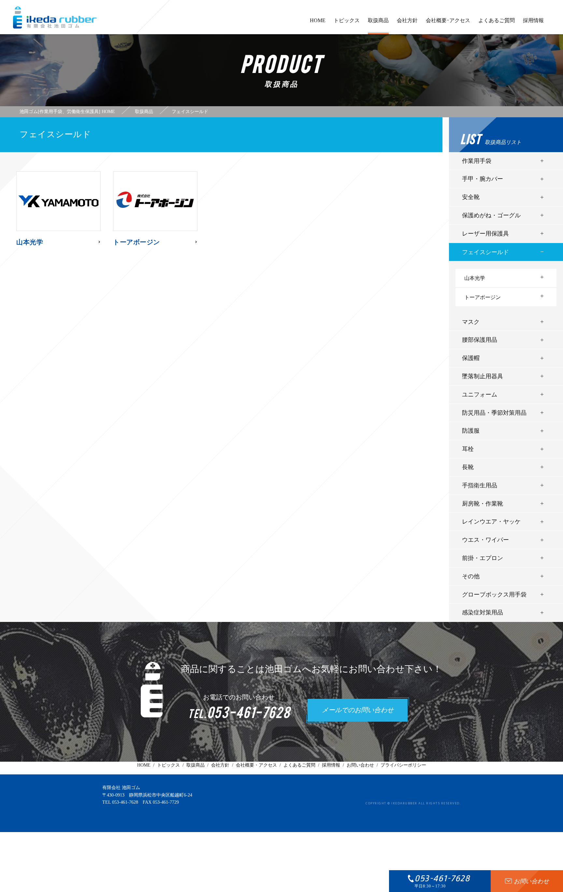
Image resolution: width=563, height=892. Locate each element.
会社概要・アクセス (256, 765)
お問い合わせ (360, 765)
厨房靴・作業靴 (482, 503)
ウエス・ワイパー (485, 540)
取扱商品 (378, 20)
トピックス (347, 20)
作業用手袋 (476, 161)
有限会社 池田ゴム (121, 787)
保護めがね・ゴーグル (491, 215)
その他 (471, 576)
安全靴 (471, 197)
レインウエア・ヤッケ (491, 521)
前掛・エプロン (482, 558)
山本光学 (474, 278)
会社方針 (407, 20)
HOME (317, 20)
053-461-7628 (125, 802)
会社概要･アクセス (448, 20)
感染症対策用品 (482, 612)
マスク (471, 322)
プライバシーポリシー (403, 765)
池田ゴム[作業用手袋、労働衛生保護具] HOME (67, 111)
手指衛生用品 (479, 485)
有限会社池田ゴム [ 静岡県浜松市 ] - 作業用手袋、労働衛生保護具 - (55, 18)
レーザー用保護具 (485, 233)
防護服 (471, 430)
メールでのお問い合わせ (358, 710)
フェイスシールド (485, 252)
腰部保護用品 (479, 340)
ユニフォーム (479, 394)
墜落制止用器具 (482, 376)
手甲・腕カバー (482, 179)
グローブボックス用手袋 (494, 594)
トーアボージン (482, 297)
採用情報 (533, 20)
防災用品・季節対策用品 (494, 413)
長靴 (468, 467)
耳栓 (468, 449)
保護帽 (471, 358)
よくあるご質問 (496, 20)
